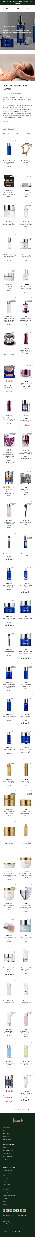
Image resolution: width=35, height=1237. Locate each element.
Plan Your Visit (6, 1131)
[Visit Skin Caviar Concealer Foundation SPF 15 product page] (25, 397)
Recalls (5, 1181)
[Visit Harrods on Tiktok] (19, 1215)
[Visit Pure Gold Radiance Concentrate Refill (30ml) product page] (25, 821)
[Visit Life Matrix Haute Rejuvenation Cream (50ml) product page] (25, 885)
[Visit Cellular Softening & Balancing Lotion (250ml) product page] (9, 501)
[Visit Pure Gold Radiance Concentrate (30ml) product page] (25, 761)
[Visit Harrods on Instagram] (15, 1215)
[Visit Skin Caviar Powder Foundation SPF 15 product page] (9, 363)
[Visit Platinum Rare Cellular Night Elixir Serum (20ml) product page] (25, 431)
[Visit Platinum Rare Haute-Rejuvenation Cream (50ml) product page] (9, 431)
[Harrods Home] (17, 8)
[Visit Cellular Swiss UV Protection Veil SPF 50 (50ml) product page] (25, 947)
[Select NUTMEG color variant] (6, 1091)
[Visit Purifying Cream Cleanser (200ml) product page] (25, 980)
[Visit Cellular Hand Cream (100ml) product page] (25, 1073)
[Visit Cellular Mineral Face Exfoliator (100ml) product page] (9, 1010)
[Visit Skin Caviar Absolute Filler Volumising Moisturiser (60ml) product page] (25, 729)
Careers (5, 1198)
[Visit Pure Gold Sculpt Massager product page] (25, 140)
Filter (28, 134)
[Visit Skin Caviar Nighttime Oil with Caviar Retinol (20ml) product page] (9, 664)
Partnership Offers (7, 1173)
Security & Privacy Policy (9, 1226)
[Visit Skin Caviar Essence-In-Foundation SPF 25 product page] (9, 330)
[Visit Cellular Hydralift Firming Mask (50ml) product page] (25, 917)
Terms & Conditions (7, 1223)
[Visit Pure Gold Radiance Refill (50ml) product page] (9, 885)
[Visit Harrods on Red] (22, 1215)
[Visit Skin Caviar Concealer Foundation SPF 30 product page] (9, 468)
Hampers (5, 1159)
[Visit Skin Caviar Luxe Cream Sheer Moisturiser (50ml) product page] (25, 631)
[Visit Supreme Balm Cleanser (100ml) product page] (9, 266)
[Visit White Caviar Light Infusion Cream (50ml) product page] (9, 202)
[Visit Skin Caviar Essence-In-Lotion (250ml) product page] (9, 696)
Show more (7, 36)
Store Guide (6, 1133)
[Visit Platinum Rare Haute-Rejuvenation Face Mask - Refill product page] (25, 468)
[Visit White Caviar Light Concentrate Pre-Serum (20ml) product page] (25, 202)
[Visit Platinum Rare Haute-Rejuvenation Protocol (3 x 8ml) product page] (25, 298)
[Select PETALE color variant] (6, 487)
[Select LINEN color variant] (24, 415)
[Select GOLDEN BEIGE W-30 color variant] (9, 381)
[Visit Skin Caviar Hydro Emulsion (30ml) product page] (25, 696)
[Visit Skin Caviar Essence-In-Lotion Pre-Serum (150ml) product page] (9, 140)
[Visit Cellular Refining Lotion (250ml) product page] (9, 1042)
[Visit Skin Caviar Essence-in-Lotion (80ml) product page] (9, 565)
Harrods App (6, 1162)
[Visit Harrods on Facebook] (12, 1215)
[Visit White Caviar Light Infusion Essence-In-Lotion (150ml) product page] (9, 298)
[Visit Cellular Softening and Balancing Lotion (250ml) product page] (25, 1010)
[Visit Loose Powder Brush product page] (25, 501)
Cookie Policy (6, 1184)
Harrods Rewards (7, 1170)
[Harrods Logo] (17, 1120)
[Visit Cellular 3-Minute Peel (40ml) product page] (9, 947)
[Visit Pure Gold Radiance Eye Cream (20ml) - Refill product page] (25, 853)
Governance (6, 1204)
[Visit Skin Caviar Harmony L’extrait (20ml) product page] (25, 565)
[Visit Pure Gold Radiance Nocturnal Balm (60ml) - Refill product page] (9, 853)
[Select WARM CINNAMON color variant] (12, 1091)
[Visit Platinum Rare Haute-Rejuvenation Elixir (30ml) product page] (25, 330)
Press (4, 1201)
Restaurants (6, 1136)
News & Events (7, 1139)
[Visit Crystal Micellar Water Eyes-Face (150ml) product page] (9, 980)
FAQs (4, 1176)
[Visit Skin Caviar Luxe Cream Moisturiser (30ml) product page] (9, 598)
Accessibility (6, 1221)
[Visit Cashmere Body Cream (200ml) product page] (9, 917)
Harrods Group (7, 1193)
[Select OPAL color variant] (27, 415)
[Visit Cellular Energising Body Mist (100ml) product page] (25, 1042)
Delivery (5, 1147)
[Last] (28, 1109)
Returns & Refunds (8, 1150)
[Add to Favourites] (15, 140)
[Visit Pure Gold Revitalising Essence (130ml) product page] (9, 761)
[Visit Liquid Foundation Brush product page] (9, 533)
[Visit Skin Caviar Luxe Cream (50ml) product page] (25, 598)
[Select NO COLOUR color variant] (8, 450)
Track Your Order (7, 1153)
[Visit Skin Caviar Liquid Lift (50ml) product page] (25, 533)
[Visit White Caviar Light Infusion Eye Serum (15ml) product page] (25, 266)
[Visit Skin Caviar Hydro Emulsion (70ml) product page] (25, 664)
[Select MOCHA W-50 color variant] (6, 381)
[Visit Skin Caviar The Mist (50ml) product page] (9, 729)
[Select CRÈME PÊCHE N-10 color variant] (12, 381)
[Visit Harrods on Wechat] (25, 1215)
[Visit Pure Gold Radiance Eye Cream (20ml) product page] (9, 821)
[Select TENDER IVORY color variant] (9, 348)
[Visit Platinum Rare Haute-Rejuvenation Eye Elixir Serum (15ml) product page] (9, 397)
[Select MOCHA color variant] (6, 348)
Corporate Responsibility (9, 1195)
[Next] (23, 1109)
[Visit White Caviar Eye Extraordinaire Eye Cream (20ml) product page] (25, 234)
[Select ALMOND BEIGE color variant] (4, 487)
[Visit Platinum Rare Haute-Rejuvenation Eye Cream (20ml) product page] (25, 363)
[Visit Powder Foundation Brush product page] (9, 631)
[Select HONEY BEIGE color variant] (4, 348)
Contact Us (6, 1179)
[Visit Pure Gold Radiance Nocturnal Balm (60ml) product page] (25, 791)
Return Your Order (7, 1156)
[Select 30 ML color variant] (10, 450)
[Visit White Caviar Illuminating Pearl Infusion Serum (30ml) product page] (9, 234)
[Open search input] (7, 8)
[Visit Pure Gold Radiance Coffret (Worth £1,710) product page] (9, 172)
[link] (17, 67)
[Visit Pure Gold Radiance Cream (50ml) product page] (9, 791)
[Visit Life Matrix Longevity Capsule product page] (25, 172)
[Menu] (3, 8)
